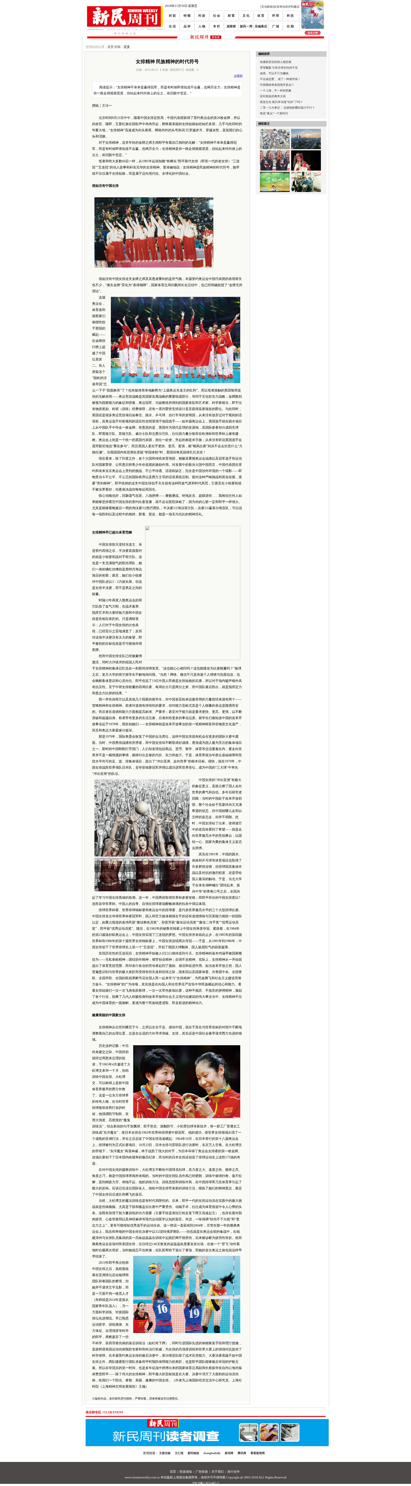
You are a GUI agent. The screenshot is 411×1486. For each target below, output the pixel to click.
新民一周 (246, 26)
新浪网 (229, 1453)
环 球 (275, 15)
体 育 (260, 15)
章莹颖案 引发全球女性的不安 (279, 67)
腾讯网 (242, 1453)
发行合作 (233, 1471)
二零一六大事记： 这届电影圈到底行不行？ (287, 107)
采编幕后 (261, 26)
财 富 (231, 15)
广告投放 (202, 1471)
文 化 (246, 15)
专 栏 (216, 26)
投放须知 (186, 1471)
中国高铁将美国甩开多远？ (277, 84)
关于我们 (217, 1471)
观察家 (231, 26)
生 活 (172, 26)
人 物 (201, 26)
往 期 (290, 26)
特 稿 (187, 15)
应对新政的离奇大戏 (273, 96)
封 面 (172, 15)
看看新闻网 (257, 1453)
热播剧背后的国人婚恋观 (275, 62)
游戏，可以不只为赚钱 (274, 73)
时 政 (201, 15)
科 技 (290, 15)
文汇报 (179, 1453)
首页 (111, 47)
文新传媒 (165, 1453)
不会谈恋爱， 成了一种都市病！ (280, 79)
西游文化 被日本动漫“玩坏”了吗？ (281, 102)
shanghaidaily (211, 1453)
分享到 (238, 75)
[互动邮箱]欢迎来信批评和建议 (279, 6)
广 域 (275, 26)
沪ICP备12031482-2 (205, 1483)
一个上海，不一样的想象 (275, 90)
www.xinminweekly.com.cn (142, 1477)
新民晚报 (193, 1453)
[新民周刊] (125, 8)
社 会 (216, 15)
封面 (117, 47)
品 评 (187, 26)
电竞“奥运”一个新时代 (274, 113)
